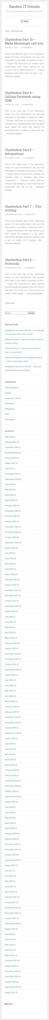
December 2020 (11, 654)
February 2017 (11, 897)
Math (7, 414)
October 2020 (10, 664)
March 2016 (10, 955)
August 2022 (10, 548)
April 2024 (9, 495)
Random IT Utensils (24, 6)
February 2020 (11, 706)
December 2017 (11, 844)
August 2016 (10, 929)
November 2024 (12, 474)
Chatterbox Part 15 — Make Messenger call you (24, 41)
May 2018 (9, 818)
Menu (25, 21)
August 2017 (10, 865)
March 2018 (10, 828)
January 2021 (10, 648)
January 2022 (10, 585)
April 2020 (9, 696)
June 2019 (9, 749)
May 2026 (9, 437)
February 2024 (11, 505)
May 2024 (9, 489)
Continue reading (12, 76)
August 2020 (10, 675)
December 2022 (11, 526)
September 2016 (12, 923)
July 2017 (9, 870)
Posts (10, 1003)
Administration (11, 387)
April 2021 (9, 632)
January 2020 (10, 712)
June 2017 (9, 876)
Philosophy (10, 419)
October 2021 (10, 601)
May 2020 (9, 690)
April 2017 (9, 886)
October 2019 (10, 728)
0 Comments (26, 47)
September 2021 (12, 606)
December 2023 (11, 511)
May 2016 (9, 944)
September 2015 (12, 987)
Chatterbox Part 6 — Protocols (20, 262)
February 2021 (11, 643)
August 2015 (10, 992)
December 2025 (11, 447)
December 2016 (11, 907)
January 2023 (10, 521)
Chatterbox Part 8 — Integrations (20, 152)
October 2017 (10, 854)
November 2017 (11, 849)
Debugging (9, 409)
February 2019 (11, 770)
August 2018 (10, 802)
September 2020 (12, 669)
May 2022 (9, 564)
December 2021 (11, 590)
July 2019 (9, 743)
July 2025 (9, 468)
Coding (8, 393)
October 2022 (10, 537)
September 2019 (12, 733)
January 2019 (10, 775)
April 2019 (9, 759)
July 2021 (9, 616)
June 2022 (9, 558)
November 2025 (12, 452)
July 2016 (9, 934)
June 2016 (9, 939)
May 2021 (9, 627)
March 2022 (10, 574)
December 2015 (11, 971)
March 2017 (10, 892)
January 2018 (10, 839)
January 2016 (10, 966)
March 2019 (10, 765)
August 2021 (10, 611)
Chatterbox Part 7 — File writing (23, 208)
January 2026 (10, 442)
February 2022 (11, 579)
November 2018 (11, 786)
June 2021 (9, 622)
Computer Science (13, 398)
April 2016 (9, 950)
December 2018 (11, 780)
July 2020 (9, 680)
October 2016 (10, 918)
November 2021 (11, 595)
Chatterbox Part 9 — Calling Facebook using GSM (22, 96)
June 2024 (9, 484)
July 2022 (9, 553)
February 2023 (11, 516)
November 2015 (11, 976)
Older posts (10, 303)
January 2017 (10, 902)
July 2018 (9, 807)
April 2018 (9, 823)
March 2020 (10, 701)
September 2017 (12, 860)
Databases (9, 403)
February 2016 (11, 960)
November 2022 (12, 532)
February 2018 (11, 833)
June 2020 (9, 685)
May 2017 (9, 881)
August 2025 (10, 463)
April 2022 (9, 569)
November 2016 (11, 913)
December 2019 (11, 717)
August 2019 (10, 738)
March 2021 (10, 638)
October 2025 (10, 458)
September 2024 (12, 479)
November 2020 (12, 659)
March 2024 (10, 500)
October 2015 (10, 982)
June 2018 (9, 812)
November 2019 (11, 722)
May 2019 (9, 754)
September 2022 (12, 542)
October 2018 (10, 791)
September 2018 (12, 796)
